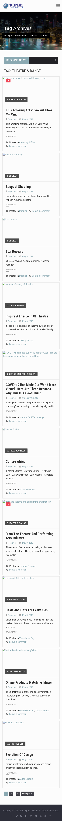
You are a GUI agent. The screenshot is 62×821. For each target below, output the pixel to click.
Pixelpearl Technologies (16, 35)
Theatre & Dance (16, 523)
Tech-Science (42, 710)
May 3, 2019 (27, 119)
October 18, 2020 (30, 398)
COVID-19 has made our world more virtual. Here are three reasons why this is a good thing (31, 389)
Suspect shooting (18, 187)
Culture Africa (15, 462)
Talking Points (15, 305)
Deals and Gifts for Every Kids (27, 610)
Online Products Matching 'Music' (29, 682)
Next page (27, 793)
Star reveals (14, 252)
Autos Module (15, 744)
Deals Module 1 (16, 672)
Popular (12, 176)
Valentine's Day (16, 599)
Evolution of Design (19, 755)
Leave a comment (18, 146)
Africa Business (16, 451)
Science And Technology (21, 374)
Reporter (12, 119)
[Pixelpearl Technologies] (13, 6)
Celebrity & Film (16, 99)
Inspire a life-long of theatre (27, 316)
